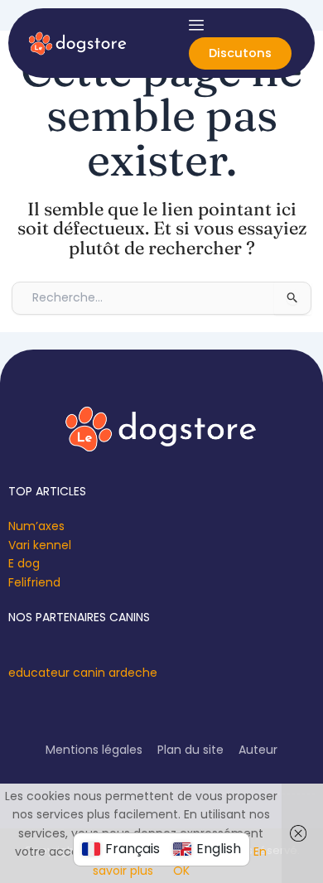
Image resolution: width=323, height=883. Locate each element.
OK (181, 870)
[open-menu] (196, 25)
